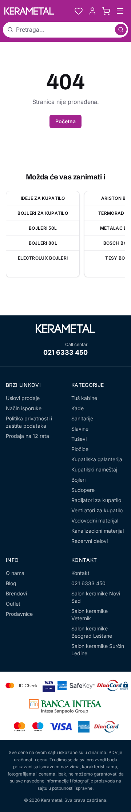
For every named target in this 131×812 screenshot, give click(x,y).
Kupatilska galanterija (96, 459)
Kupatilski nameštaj (94, 469)
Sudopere (83, 490)
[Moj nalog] (92, 11)
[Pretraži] (121, 29)
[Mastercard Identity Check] (21, 685)
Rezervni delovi (89, 541)
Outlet (13, 604)
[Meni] (120, 11)
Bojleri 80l (43, 243)
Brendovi (16, 593)
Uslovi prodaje (23, 398)
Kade (77, 408)
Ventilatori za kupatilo (97, 510)
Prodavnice (19, 614)
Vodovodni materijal (94, 520)
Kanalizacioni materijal (97, 531)
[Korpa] (106, 11)
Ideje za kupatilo (43, 198)
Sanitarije (82, 418)
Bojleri (78, 480)
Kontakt (80, 573)
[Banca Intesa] (65, 706)
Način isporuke (23, 408)
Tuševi (79, 439)
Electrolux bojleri (43, 258)
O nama (15, 573)
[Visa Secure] (48, 685)
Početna (65, 121)
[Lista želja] (78, 11)
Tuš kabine (84, 398)
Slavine (79, 429)
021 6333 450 (65, 352)
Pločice (79, 449)
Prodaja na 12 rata (27, 436)
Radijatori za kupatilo (96, 500)
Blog (11, 583)
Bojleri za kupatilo (42, 213)
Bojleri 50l (43, 228)
